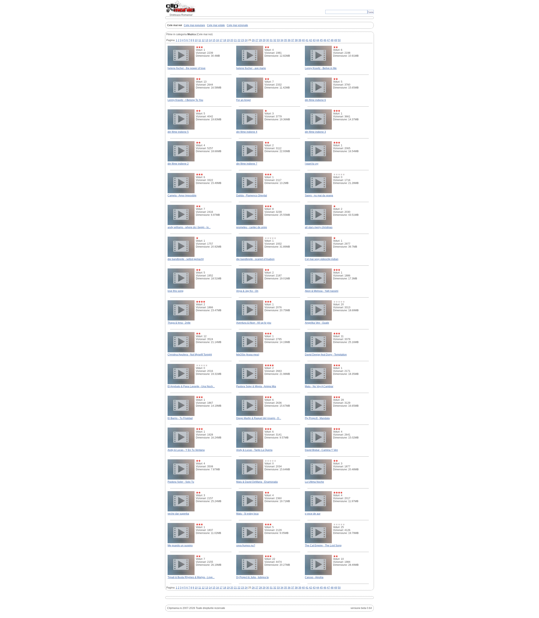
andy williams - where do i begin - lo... (189, 227)
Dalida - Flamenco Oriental (251, 195)
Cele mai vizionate (237, 25)
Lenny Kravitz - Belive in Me (321, 68)
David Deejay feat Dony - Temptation (326, 354)
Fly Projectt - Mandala (317, 418)
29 (264, 40)
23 (242, 40)
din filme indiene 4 (246, 131)
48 (332, 40)
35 (285, 40)
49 (335, 40)
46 (324, 40)
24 (246, 40)
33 (278, 40)
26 (253, 40)
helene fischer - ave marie (251, 68)
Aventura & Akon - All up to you (253, 322)
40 (303, 40)
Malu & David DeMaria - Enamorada (257, 481)
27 (256, 40)
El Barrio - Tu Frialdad (180, 418)
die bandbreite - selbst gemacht (186, 259)
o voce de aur (312, 513)
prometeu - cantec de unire (251, 227)
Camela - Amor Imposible (182, 195)
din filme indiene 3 (315, 131)
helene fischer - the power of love (186, 68)
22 (238, 40)
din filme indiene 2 (178, 163)
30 (267, 40)
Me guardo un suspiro (180, 545)
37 (292, 40)
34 (281, 40)
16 (217, 40)
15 (213, 40)
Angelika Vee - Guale (317, 322)
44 (317, 40)
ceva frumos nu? (245, 545)
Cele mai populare (194, 25)
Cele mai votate (216, 25)
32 (274, 40)
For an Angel (243, 100)
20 (231, 40)
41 (307, 40)
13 (206, 40)
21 (235, 40)
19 (228, 40)
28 (260, 40)
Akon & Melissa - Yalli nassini (321, 291)
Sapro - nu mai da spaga (319, 195)
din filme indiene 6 (315, 100)
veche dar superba (178, 513)
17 (221, 40)
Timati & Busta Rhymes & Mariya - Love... (191, 577)
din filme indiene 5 (178, 131)
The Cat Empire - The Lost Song (323, 545)
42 (310, 40)
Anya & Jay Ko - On (247, 291)
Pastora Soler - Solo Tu (181, 481)
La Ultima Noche (314, 481)
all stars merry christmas (318, 227)
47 (328, 40)
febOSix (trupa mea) (247, 354)
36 (289, 40)
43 (314, 40)
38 (296, 40)
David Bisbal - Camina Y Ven (321, 450)
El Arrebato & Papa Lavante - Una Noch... (191, 386)
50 (339, 40)
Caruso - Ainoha (314, 577)
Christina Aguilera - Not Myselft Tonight (190, 354)
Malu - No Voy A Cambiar (319, 386)
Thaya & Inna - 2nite (179, 322)
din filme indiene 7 (246, 163)
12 (203, 40)
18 (224, 40)
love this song (175, 291)
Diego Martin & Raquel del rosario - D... (258, 418)
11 (199, 40)
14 (210, 40)
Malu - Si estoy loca (247, 513)
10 (196, 40)
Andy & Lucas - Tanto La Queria (254, 450)
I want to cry (311, 163)
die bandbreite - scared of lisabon (255, 259)
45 (321, 40)
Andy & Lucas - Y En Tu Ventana (186, 450)
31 (271, 40)
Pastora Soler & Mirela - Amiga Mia (256, 386)
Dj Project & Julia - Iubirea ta (252, 577)
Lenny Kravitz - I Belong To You (185, 100)
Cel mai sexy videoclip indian (321, 259)
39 (299, 40)
